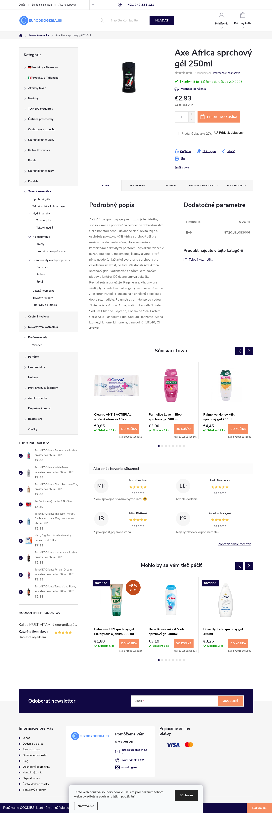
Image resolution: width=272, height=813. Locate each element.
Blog (25, 761)
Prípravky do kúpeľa (44, 305)
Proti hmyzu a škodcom (43, 388)
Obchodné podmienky (36, 767)
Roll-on (41, 274)
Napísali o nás (31, 778)
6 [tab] (177, 446)
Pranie (32, 160)
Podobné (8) (235, 185)
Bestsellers (35, 419)
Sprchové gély (41, 199)
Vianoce (37, 345)
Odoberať (231, 701)
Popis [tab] (105, 185)
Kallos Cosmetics (39, 150)
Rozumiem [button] (259, 807)
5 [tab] (173, 446)
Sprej (39, 281)
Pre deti (33, 181)
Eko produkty (36, 367)
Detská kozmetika (43, 291)
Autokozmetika (38, 398)
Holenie (33, 377)
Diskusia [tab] (170, 185)
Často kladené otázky (36, 784)
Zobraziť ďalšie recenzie (234, 544)
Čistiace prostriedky (40, 119)
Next (249, 351)
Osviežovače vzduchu (41, 129)
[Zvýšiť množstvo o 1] (191, 114)
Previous (239, 351)
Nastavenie (86, 806)
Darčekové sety (38, 337)
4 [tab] (169, 446)
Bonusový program (34, 790)
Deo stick (42, 267)
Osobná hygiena (38, 316)
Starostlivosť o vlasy (41, 140)
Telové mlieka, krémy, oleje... (49, 206)
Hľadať (161, 20)
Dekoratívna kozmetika (43, 327)
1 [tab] (159, 446)
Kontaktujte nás (32, 772)
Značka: (182, 167)
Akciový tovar (37, 88)
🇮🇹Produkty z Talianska (43, 78)
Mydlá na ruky (41, 213)
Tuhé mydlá (43, 220)
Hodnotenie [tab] (137, 185)
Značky (32, 429)
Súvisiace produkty (201, 185)
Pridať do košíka (222, 117)
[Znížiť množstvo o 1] (191, 119)
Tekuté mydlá (44, 228)
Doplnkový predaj (39, 408)
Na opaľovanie (41, 237)
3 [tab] (166, 446)
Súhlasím (186, 795)
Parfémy (33, 357)
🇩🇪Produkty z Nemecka (43, 67)
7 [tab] (180, 446)
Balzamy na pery (42, 298)
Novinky (33, 98)
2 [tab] (162, 446)
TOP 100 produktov (40, 109)
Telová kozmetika (39, 191)
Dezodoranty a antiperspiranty (51, 260)
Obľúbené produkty (35, 755)
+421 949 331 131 (133, 760)
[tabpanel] (116, 400)
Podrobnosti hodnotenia (226, 73)
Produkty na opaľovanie (51, 251)
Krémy (40, 244)
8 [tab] (184, 446)
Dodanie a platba (42, 5)
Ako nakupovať (67, 5)
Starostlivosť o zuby (41, 171)
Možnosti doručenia (193, 89)
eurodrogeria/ (129, 767)
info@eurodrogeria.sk (134, 751)
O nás (22, 5)
